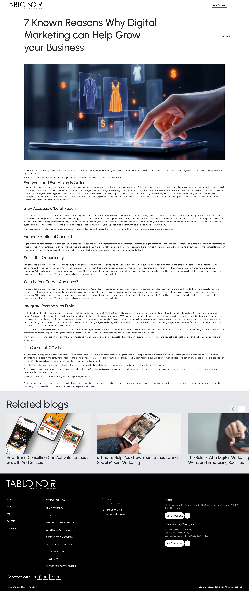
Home (9, 499)
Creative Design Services (59, 537)
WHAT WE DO (55, 500)
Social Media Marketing (59, 544)
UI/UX (48, 515)
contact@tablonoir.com (116, 514)
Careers (10, 521)
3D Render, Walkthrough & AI (61, 530)
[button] (238, 5)
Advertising (52, 559)
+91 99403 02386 (113, 503)
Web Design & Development (60, 522)
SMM (201, 316)
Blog (9, 535)
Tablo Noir (50, 376)
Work (9, 514)
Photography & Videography (61, 566)
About (9, 506)
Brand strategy (54, 508)
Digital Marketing (55, 551)
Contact (11, 528)
